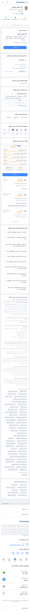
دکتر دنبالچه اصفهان (23, 409)
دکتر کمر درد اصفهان (23, 454)
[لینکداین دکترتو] (18, 553)
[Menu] (27, 2)
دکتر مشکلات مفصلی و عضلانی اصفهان (20, 435)
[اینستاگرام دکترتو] (27, 553)
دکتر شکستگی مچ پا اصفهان (21, 332)
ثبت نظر (15, 174)
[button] (2, 7)
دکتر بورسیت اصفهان (23, 414)
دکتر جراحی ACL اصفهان (14, 425)
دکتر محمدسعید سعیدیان (22, 495)
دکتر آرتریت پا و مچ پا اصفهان (12, 409)
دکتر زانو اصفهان (14, 448)
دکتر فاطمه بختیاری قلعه (12, 495)
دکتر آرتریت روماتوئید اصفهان (22, 433)
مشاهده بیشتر (26, 535)
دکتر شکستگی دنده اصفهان (22, 420)
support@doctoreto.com (17, 545)
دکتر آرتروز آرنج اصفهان (10, 422)
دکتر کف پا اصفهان (13, 427)
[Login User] (2, 2)
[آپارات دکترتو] (13, 553)
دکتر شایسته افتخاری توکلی (22, 487)
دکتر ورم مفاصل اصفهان (12, 451)
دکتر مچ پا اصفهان (24, 425)
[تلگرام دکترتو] (22, 553)
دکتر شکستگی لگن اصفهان (11, 443)
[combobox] (2, 7)
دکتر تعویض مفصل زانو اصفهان (22, 438)
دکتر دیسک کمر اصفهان (21, 335)
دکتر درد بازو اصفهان (23, 430)
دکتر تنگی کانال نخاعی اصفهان (22, 422)
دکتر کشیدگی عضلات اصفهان (10, 459)
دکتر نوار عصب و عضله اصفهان (22, 467)
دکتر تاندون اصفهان (14, 430)
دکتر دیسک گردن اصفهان (13, 414)
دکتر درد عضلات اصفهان (10, 461)
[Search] (7, 2)
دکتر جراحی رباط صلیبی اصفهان (21, 446)
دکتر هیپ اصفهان (24, 407)
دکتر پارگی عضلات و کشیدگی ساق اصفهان (20, 399)
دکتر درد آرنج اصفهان (23, 412)
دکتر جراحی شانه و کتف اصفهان (10, 404)
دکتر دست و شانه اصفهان (22, 451)
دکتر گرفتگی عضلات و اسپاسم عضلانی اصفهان (19, 464)
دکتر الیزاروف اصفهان (23, 469)
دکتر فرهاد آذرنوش (15, 484)
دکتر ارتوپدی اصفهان (22, 322)
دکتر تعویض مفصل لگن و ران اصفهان (11, 412)
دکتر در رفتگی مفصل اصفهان (22, 441)
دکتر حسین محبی (15, 490)
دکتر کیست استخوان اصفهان (9, 467)
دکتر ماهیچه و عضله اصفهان (22, 459)
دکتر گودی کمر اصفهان (23, 448)
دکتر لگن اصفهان (11, 438)
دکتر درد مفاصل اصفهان (10, 446)
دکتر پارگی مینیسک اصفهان (11, 420)
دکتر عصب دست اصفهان (14, 407)
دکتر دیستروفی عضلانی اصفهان (22, 461)
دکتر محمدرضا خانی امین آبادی (13, 492)
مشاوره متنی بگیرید (9, 71)
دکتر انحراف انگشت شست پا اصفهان (19, 337)
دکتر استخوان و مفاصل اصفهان (21, 417)
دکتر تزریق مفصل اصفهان (21, 333)
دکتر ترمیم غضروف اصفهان (22, 443)
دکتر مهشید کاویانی (23, 484)
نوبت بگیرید (16, 47)
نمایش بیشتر (16, 221)
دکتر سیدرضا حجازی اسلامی (10, 487)
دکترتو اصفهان (24, 474)
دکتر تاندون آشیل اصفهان (22, 427)
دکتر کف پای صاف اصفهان (22, 404)
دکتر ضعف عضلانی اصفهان (13, 454)
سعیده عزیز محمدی (23, 490)
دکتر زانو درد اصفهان (22, 338)
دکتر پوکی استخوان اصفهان (10, 441)
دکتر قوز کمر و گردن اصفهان (9, 417)
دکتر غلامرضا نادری (24, 492)
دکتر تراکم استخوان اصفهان (12, 469)
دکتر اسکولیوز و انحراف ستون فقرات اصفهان (19, 401)
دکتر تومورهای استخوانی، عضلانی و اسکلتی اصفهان (18, 456)
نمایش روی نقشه (23, 105)
